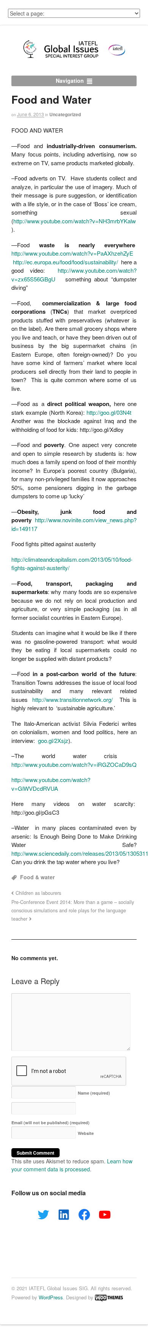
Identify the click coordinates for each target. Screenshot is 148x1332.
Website (86, 1133)
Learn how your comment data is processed (71, 1165)
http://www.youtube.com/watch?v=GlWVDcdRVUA (50, 784)
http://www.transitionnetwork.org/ (72, 699)
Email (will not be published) (50, 1122)
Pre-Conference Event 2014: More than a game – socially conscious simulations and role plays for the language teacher (72, 910)
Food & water (37, 877)
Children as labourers (38, 893)
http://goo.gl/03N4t (109, 412)
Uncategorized (65, 114)
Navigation (70, 80)
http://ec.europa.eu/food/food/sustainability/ (65, 262)
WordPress (51, 1297)
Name (94, 1093)
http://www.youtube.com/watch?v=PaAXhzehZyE (72, 253)
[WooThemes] (109, 1297)
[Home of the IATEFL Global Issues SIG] (74, 58)
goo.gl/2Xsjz (53, 740)
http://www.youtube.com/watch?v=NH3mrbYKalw (74, 221)
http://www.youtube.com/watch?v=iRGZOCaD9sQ (74, 764)
